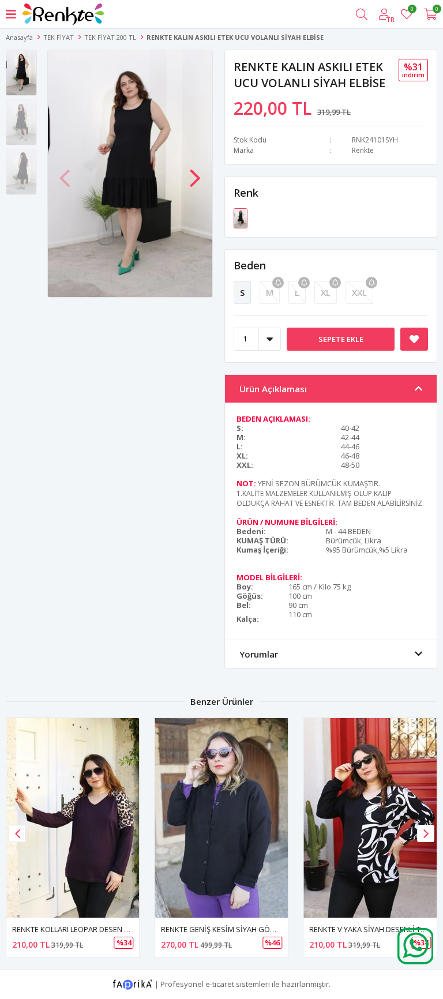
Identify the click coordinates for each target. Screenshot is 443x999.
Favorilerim (411, 11)
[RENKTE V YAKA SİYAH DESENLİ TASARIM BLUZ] (370, 818)
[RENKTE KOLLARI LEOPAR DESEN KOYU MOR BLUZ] (73, 818)
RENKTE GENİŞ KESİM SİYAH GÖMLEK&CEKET (238, 929)
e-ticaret (219, 983)
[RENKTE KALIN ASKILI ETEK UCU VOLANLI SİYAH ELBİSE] (240, 217)
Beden (250, 265)
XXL (359, 292)
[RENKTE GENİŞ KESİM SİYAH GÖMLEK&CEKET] (221, 818)
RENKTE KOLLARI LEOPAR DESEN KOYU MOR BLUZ (97, 929)
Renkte (363, 150)
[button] (195, 172)
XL (326, 292)
